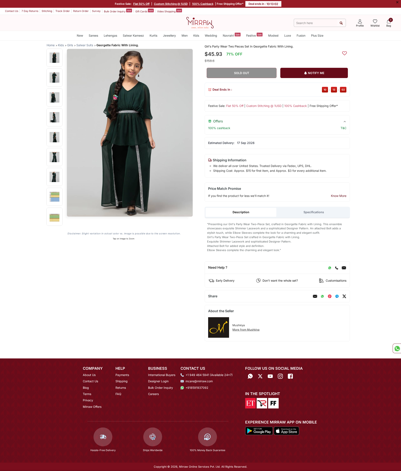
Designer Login (158, 381)
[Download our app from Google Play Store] (259, 430)
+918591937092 (197, 387)
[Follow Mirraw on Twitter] (260, 376)
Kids (196, 35)
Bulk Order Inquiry (117, 11)
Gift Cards (144, 11)
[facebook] (337, 296)
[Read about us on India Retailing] (262, 403)
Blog (86, 387)
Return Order (81, 11)
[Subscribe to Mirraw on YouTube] (270, 376)
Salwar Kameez (133, 35)
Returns (120, 387)
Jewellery (169, 35)
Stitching (47, 11)
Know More (338, 196)
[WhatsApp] (330, 267)
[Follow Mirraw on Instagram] (280, 376)
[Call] (336, 267)
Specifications (314, 212)
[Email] (343, 267)
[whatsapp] (322, 296)
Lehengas (110, 35)
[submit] (341, 23)
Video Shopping (169, 11)
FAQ (118, 394)
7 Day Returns (30, 11)
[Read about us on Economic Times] (250, 403)
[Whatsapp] (250, 376)
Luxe (287, 35)
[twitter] (344, 296)
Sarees (93, 35)
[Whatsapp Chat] (397, 348)
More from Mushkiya (245, 329)
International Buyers (161, 375)
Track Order (62, 11)
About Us (89, 375)
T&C (343, 128)
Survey (96, 11)
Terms (87, 394)
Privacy (88, 400)
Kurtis (153, 35)
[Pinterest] (330, 296)
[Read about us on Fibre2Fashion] (273, 403)
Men (185, 35)
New (80, 35)
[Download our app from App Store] (286, 430)
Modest (273, 35)
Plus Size (317, 35)
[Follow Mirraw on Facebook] (290, 376)
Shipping (121, 381)
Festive (254, 35)
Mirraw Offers (92, 406)
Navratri (231, 35)
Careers (153, 394)
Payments (122, 375)
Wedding (211, 35)
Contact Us (11, 11)
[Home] (200, 22)
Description (241, 212)
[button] (54, 58)
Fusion (301, 35)
